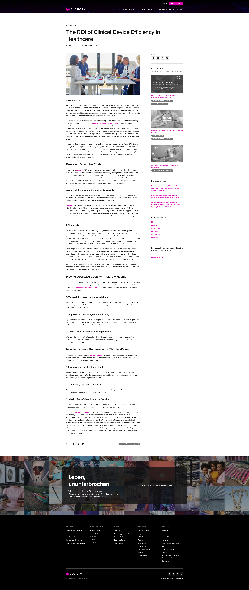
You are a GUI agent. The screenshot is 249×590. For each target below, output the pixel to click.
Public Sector (132, 9)
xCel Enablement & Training (171, 543)
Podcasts (154, 237)
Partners (150, 9)
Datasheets (155, 231)
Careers (164, 534)
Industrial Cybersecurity (74, 534)
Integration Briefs (144, 549)
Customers (143, 9)
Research (93, 539)
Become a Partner (120, 540)
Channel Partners (120, 537)
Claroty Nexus (142, 555)
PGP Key (93, 542)
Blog (152, 222)
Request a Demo (176, 4)
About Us (165, 531)
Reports (154, 225)
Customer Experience (169, 549)
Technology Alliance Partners (124, 534)
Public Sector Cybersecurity (75, 543)
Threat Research (162, 9)
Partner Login (118, 543)
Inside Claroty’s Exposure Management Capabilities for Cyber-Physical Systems (165, 196)
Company (179, 9)
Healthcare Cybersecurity (74, 537)
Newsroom (165, 540)
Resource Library (143, 531)
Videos (140, 552)
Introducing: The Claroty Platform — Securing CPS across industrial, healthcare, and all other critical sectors (167, 188)
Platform (114, 9)
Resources (172, 9)
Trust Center (166, 546)
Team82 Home (95, 531)
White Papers (156, 228)
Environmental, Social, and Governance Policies (171, 556)
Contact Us (166, 561)
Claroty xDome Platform (74, 531)
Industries (124, 9)
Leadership (166, 537)
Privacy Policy (179, 578)
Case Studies (155, 234)
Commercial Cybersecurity (75, 540)
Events (164, 552)
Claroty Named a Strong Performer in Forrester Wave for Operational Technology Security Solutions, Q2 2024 (166, 204)
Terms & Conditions (167, 578)
